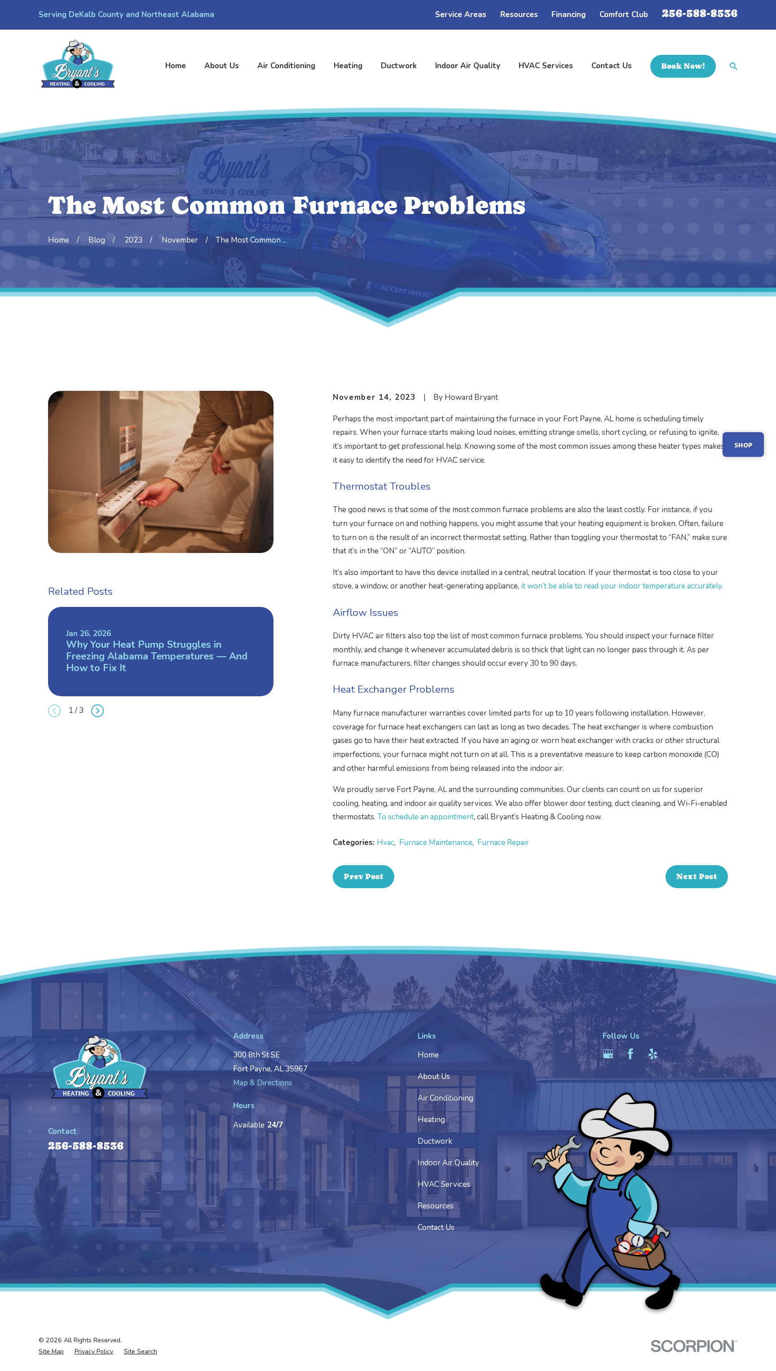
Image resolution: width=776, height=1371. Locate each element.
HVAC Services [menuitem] (546, 66)
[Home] (78, 66)
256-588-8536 (699, 13)
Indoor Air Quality (448, 1163)
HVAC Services (444, 1184)
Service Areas (460, 14)
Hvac (385, 842)
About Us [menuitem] (221, 66)
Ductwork (435, 1141)
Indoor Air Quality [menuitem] (467, 66)
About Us (434, 1076)
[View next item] (97, 710)
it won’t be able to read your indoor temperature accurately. (622, 586)
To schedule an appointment (425, 817)
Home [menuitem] (175, 66)
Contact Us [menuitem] (611, 66)
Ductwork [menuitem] (399, 66)
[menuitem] (51, 1352)
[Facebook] (630, 1053)
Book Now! (683, 66)
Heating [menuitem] (348, 66)
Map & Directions (262, 1083)
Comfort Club (624, 14)
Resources (519, 14)
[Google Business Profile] (608, 1053)
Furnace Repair (503, 842)
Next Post (696, 876)
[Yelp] (653, 1053)
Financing (568, 14)
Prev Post (364, 876)
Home (428, 1055)
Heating (431, 1119)
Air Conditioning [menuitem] (286, 66)
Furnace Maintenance (435, 842)
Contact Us (436, 1227)
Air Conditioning (445, 1098)
